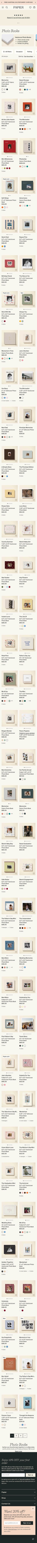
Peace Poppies (24, 731)
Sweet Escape (24, 80)
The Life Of (23, 616)
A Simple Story (6, 467)
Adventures (23, 198)
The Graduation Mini (8, 1183)
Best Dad (5, 427)
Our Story (5, 388)
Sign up (30, 1475)
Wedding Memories (26, 958)
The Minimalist (24, 119)
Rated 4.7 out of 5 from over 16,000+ (18, 18)
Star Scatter (5, 577)
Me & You (5, 691)
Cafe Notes (5, 879)
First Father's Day (7, 1036)
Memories (5, 80)
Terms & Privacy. (12, 1529)
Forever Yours (6, 1415)
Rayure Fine (23, 237)
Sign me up (27, 1523)
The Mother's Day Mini (26, 1147)
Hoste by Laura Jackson (27, 733)
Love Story (22, 506)
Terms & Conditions (25, 1479)
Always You (23, 312)
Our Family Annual (25, 770)
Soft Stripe (5, 198)
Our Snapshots (7, 1337)
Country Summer (7, 542)
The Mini (22, 691)
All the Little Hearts (8, 119)
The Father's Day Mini (9, 918)
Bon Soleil (5, 1376)
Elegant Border (7, 731)
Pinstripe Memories (26, 427)
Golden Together (7, 1262)
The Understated (25, 918)
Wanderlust (23, 1112)
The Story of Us (24, 276)
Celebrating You (24, 997)
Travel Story (23, 1036)
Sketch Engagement (26, 879)
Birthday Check (7, 276)
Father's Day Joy (24, 656)
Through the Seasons (26, 1415)
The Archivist (23, 1183)
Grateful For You (24, 1075)
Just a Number (24, 351)
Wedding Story (6, 1223)
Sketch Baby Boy (7, 844)
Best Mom (5, 958)
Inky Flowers (23, 577)
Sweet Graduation (25, 844)
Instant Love (6, 616)
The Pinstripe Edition (26, 467)
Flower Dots (6, 506)
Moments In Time (7, 351)
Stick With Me (6, 312)
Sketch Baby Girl (24, 542)
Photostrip (22, 159)
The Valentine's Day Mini (10, 1112)
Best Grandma (6, 770)
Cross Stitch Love (7, 1147)
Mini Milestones (7, 159)
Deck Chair (5, 237)
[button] (33, 1508)
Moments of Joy (24, 1337)
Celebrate (5, 1301)
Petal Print (5, 656)
